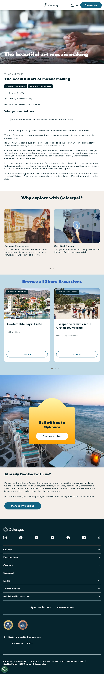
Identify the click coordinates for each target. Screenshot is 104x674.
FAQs (29, 643)
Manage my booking (22, 505)
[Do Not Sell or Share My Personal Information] (4, 669)
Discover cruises (52, 436)
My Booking (72, 5)
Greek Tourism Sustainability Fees (68, 661)
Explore (27, 354)
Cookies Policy (10, 664)
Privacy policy (39, 664)
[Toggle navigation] (3, 5)
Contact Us (17, 643)
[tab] (50, 268)
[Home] (52, 5)
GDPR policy (25, 664)
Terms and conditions (39, 661)
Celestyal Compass (65, 607)
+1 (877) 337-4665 (77, 5)
